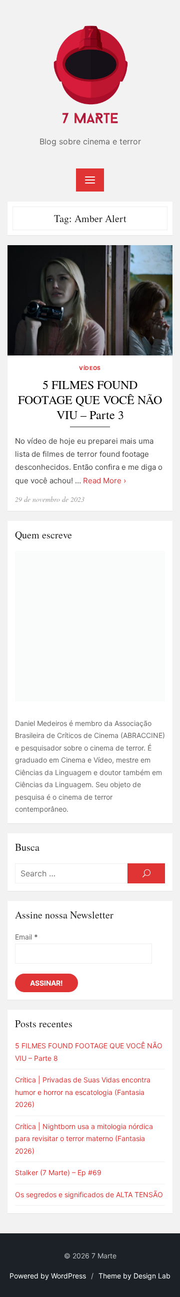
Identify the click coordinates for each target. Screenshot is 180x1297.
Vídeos (89, 368)
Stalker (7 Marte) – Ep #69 (58, 1172)
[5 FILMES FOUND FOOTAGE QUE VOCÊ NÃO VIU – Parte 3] (90, 300)
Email (26, 937)
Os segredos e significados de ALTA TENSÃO (89, 1194)
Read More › (104, 480)
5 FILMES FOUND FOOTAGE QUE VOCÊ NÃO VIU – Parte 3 (90, 400)
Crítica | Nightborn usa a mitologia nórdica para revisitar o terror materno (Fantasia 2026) (84, 1138)
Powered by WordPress (48, 1275)
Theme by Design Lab (134, 1275)
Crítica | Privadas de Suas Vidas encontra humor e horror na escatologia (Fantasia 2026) (82, 1091)
